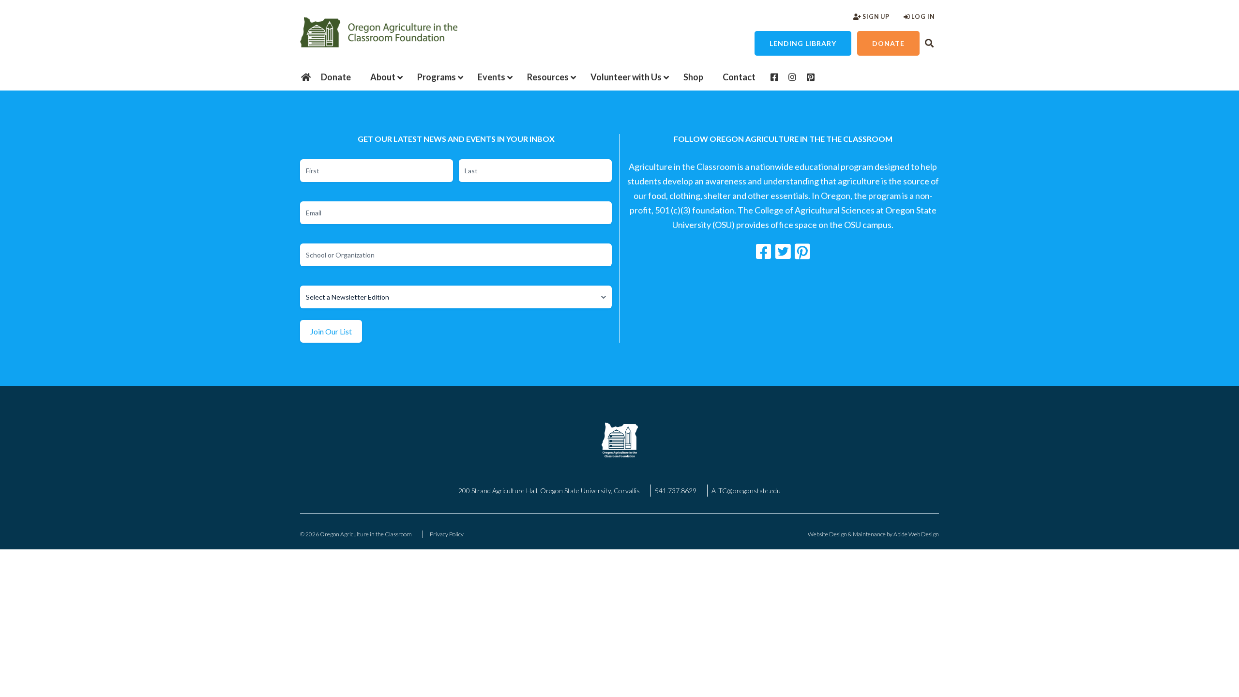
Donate (888, 43)
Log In (922, 16)
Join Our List (331, 331)
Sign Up (875, 16)
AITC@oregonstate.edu (746, 490)
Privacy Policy (447, 534)
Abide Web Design (916, 534)
